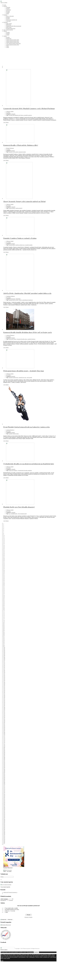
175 (4, 741)
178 (4, 744)
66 (3, 605)
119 (4, 671)
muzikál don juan (22, 377)
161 (4, 723)
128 (4, 682)
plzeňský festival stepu (14, 433)
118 (4, 670)
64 (3, 603)
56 (3, 593)
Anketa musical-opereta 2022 (12, 44)
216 (4, 792)
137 (4, 693)
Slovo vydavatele (10, 16)
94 (3, 640)
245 (4, 828)
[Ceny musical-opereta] (6, 884)
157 (4, 718)
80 (3, 622)
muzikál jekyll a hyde (13, 300)
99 (3, 646)
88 (3, 632)
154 (4, 715)
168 (4, 732)
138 (4, 695)
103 (4, 651)
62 (3, 600)
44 (3, 578)
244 (4, 827)
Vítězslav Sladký (10, 111)
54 (3, 590)
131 (4, 686)
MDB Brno (8, 24)
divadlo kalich (12, 245)
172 (4, 737)
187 (4, 756)
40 (3, 573)
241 (4, 823)
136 (4, 692)
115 (4, 666)
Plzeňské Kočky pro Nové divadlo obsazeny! (19, 507)
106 (4, 655)
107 (4, 656)
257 (4, 843)
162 (4, 725)
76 (3, 617)
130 (4, 685)
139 (4, 696)
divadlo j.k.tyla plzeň (13, 152)
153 (4, 713)
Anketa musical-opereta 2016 (12, 39)
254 (4, 839)
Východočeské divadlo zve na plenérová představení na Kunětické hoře (28, 464)
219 (4, 795)
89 (3, 634)
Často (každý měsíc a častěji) (11, 908)
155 (4, 716)
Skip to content (4, 2)
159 (4, 721)
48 (3, 583)
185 (4, 753)
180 (4, 747)
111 (4, 661)
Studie (7, 13)
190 (4, 759)
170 (4, 734)
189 (4, 758)
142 (4, 700)
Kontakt (8, 18)
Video (7, 46)
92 (3, 637)
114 (4, 665)
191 (4, 761)
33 (3, 564)
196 (4, 767)
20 (3, 548)
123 (4, 676)
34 (3, 565)
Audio (7, 47)
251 (4, 835)
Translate (11, 900)
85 (3, 629)
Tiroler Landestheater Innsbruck (26, 300)
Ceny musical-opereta (8, 29)
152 (4, 712)
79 (3, 621)
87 (3, 631)
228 (4, 807)
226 (4, 804)
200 (4, 772)
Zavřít (2, 960)
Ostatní (7, 34)
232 (4, 812)
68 (3, 607)
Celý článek (6, 122)
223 (4, 800)
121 (4, 673)
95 (3, 641)
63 (3, 601)
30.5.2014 (8, 205)
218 (4, 794)
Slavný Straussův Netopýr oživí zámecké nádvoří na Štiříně (24, 201)
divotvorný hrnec (12, 339)
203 (4, 776)
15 (3, 542)
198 (4, 769)
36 (3, 568)
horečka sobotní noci (20, 245)
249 (4, 833)
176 (4, 742)
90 (3, 635)
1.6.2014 (8, 149)
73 (3, 614)
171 (4, 736)
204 (4, 777)
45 (3, 579)
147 (4, 706)
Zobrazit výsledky (28, 917)
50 (3, 585)
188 (4, 757)
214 (4, 789)
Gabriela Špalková (10, 335)
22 (3, 550)
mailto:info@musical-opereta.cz (10, 892)
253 (4, 838)
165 (4, 728)
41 (3, 574)
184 (4, 752)
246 (4, 829)
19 (3, 546)
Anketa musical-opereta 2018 (12, 42)
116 (4, 667)
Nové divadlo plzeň (22, 513)
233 (4, 813)
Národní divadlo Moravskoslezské (13, 26)
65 (3, 604)
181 (4, 748)
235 (4, 815)
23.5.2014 (8, 336)
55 (3, 591)
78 (3, 620)
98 (3, 645)
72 (3, 612)
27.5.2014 (8, 242)
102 (4, 650)
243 (4, 825)
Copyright (8, 21)
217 (4, 793)
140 (4, 697)
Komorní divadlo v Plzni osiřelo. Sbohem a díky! (20, 145)
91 (3, 636)
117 (4, 668)
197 (4, 768)
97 (3, 644)
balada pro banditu (13, 470)
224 (4, 802)
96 (3, 642)
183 (4, 751)
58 (3, 595)
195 (4, 766)
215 (4, 790)
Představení (8, 38)
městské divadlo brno (13, 377)
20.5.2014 (8, 431)
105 (4, 654)
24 (3, 553)
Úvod (4, 4)
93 (3, 639)
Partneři (8, 33)
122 (4, 675)
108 (4, 657)
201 (4, 773)
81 (3, 624)
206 (4, 779)
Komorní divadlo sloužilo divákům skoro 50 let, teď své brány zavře (27, 332)
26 (3, 555)
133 (4, 688)
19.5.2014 (8, 468)
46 (3, 580)
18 (3, 545)
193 (4, 763)
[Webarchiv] (6, 939)
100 (4, 647)
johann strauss (12, 208)
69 (3, 609)
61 (3, 599)
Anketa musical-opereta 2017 (12, 41)
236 (4, 817)
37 (3, 569)
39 (3, 571)
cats (9, 513)
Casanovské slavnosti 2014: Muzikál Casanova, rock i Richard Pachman (29, 108)
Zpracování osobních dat (11, 19)
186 (4, 754)
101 (4, 649)
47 (3, 581)
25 (3, 554)
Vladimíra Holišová (10, 296)
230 (4, 809)
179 (4, 746)
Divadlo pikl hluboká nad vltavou (16, 115)
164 (4, 727)
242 (4, 824)
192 (4, 762)
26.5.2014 (8, 297)
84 (3, 627)
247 (4, 830)
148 (4, 707)
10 (3, 535)
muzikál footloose (31, 339)
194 (4, 764)
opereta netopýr (19, 208)
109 (4, 659)
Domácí (8, 8)
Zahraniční (8, 9)
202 (4, 774)
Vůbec (6, 912)
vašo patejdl (29, 377)
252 (4, 837)
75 (3, 616)
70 (3, 610)
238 (4, 819)
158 (4, 720)
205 (4, 778)
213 (4, 788)
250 (4, 834)
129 (4, 683)
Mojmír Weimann (10, 148)
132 (4, 687)
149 (4, 708)
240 (4, 822)
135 (4, 691)
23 (3, 551)
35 (3, 566)
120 (4, 672)
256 (4, 842)
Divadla (8, 32)
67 (3, 606)
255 (4, 840)
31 (3, 561)
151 (4, 711)
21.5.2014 (8, 375)
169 (4, 733)
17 (3, 544)
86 (3, 630)
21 (3, 549)
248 (4, 832)
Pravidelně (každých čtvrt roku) (12, 909)
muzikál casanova (28, 115)
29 (3, 559)
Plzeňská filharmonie (10, 28)
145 (4, 703)
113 (4, 664)
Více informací (30, 952)
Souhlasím (36, 952)
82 (3, 625)
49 (3, 584)
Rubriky (5, 6)
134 (4, 690)
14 (3, 540)
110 (4, 660)
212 (4, 787)
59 (3, 596)
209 (4, 783)
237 (4, 818)
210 (4, 784)
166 (4, 729)
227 (4, 805)
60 (3, 598)
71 (3, 611)
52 (3, 588)
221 (4, 798)
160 (4, 722)
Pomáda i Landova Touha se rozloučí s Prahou (19, 238)
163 (4, 726)
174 (4, 739)
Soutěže (8, 12)
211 (4, 786)
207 (4, 781)
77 (3, 619)
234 (4, 814)
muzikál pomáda (28, 245)
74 (3, 615)
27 (3, 556)
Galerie (5, 36)
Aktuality (8, 7)
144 (4, 702)
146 (4, 705)
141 (4, 698)
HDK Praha (8, 27)
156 (4, 717)
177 (4, 743)
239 (4, 820)
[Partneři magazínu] (6, 924)
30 (3, 560)
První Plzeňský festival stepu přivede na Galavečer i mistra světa (26, 427)
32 (3, 563)
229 (4, 808)
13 (3, 539)
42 (3, 575)
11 (3, 537)
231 (4, 810)
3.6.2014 (8, 112)
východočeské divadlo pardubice (24, 470)
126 (4, 680)
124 (4, 677)
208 (4, 782)
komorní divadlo (22, 152)
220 (4, 797)
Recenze (8, 11)
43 (3, 576)
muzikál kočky (14, 513)
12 (3, 538)
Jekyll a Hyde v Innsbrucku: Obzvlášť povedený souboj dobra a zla (27, 293)
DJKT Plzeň (9, 23)
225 (4, 803)
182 (4, 749)
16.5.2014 (8, 511)
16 (3, 543)
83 (3, 626)
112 (4, 662)
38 (3, 570)
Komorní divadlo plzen (22, 339)
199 (4, 771)
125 (4, 678)
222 (4, 799)
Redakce (5, 14)
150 (4, 710)
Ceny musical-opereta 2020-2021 (13, 43)
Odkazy (5, 31)
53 (3, 589)
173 (4, 738)
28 (3, 558)
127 (4, 681)
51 (3, 586)
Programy (5, 22)
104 (4, 652)
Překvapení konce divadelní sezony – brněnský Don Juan (23, 371)
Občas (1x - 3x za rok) (10, 910)
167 (4, 731)
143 (4, 701)
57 (3, 594)
